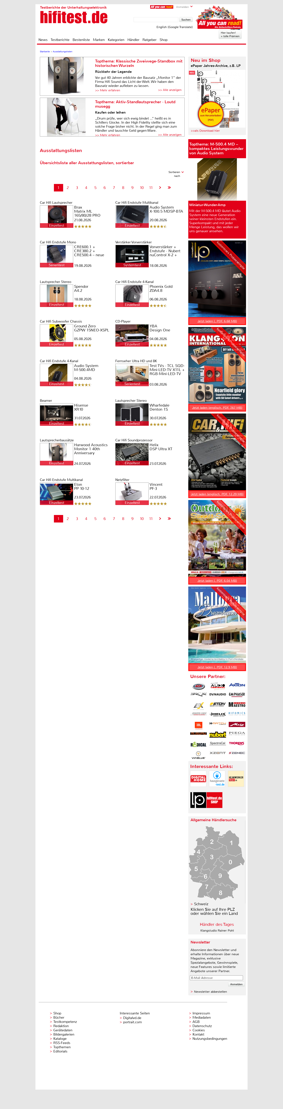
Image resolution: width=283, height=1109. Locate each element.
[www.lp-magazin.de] (198, 811)
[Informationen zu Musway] (198, 735)
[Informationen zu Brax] (198, 696)
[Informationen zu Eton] (217, 706)
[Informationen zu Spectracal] (217, 745)
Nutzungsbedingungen (210, 1038)
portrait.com (132, 1022)
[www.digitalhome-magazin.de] (198, 790)
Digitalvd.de (132, 1018)
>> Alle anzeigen (170, 90)
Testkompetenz (65, 1021)
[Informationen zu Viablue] (198, 755)
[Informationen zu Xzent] (217, 755)
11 (151, 187)
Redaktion (61, 1026)
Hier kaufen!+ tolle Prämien (230, 34)
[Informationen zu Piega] (237, 735)
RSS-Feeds (61, 1043)
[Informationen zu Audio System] (217, 686)
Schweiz (201, 904)
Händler (133, 39)
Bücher (58, 1017)
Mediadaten (202, 1017)
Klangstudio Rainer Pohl (217, 930)
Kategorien (116, 39)
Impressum (201, 1013)
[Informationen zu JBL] (198, 726)
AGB (196, 1021)
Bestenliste (81, 39)
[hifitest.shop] (214, 811)
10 (142, 187)
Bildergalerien (63, 1034)
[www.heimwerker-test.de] (236, 790)
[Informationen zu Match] (217, 726)
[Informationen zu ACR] (198, 686)
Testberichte (60, 39)
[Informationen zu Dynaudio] (217, 696)
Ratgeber (149, 39)
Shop (163, 39)
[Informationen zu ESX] (198, 706)
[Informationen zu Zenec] (237, 755)
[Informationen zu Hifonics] (237, 716)
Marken (99, 39)
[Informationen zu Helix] (217, 716)
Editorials (60, 1051)
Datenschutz (202, 1026)
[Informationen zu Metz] (237, 726)
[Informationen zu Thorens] (237, 745)
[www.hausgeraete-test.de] (217, 790)
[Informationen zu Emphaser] (237, 696)
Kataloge (60, 1038)
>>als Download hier (205, 131)
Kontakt (198, 1034)
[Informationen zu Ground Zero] (198, 716)
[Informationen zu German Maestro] (237, 706)
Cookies (199, 1030)
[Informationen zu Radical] (198, 745)
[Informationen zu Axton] (237, 686)
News (43, 39)
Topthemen (62, 1047)
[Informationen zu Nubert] (217, 735)
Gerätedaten (62, 1030)
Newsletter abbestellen (210, 992)
